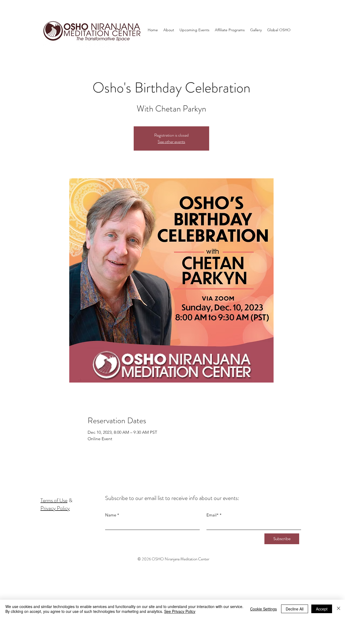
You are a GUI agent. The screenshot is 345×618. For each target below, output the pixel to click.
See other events (171, 141)
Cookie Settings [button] (263, 609)
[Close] (338, 609)
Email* (212, 515)
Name (110, 515)
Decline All (294, 609)
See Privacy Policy (179, 611)
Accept (321, 609)
